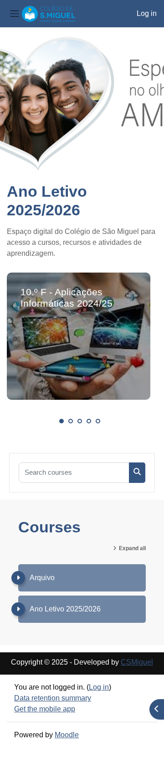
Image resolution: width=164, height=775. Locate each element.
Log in (147, 13)
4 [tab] (89, 421)
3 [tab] (79, 421)
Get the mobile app (44, 709)
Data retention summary (52, 698)
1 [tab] (61, 421)
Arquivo (42, 577)
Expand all (132, 548)
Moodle (67, 735)
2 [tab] (70, 421)
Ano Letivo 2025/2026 (65, 609)
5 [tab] (98, 421)
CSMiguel (137, 662)
